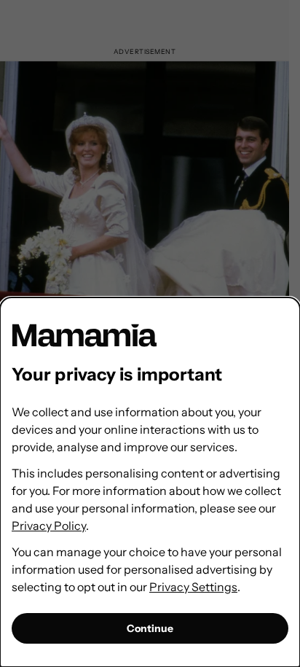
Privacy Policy (49, 525)
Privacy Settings (193, 587)
